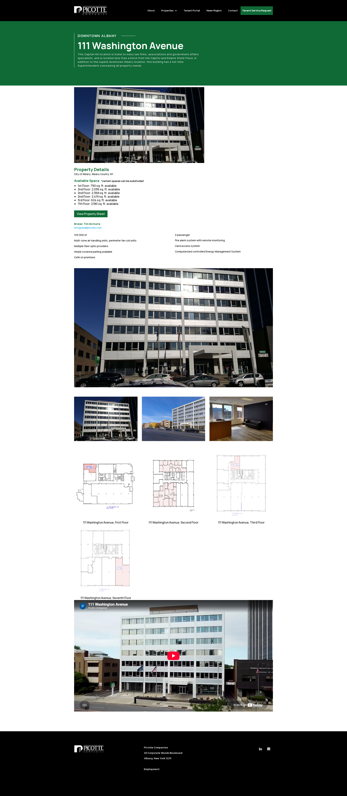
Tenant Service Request (256, 10)
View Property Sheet (91, 214)
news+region (214, 10)
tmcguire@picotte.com (88, 227)
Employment (151, 769)
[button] (169, 10)
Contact (233, 10)
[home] (90, 10)
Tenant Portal (192, 10)
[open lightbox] (173, 327)
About (151, 10)
